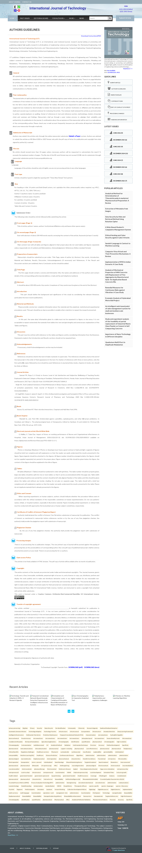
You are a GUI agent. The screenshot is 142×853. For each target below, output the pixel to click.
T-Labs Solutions (118, 850)
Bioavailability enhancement (72, 796)
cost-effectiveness (92, 748)
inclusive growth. (122, 772)
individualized (119, 752)
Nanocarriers (87, 796)
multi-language (24, 793)
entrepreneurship (122, 769)
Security (39, 728)
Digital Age (92, 789)
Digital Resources (103, 789)
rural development (95, 772)
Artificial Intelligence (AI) (73, 779)
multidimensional (39, 745)
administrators (74, 793)
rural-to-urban (25, 772)
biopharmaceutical (39, 759)
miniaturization (38, 786)
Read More (12, 835)
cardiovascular (76, 752)
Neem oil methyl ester (113, 738)
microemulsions (103, 735)
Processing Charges (116, 113)
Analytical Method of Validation (81, 799)
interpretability (13, 755)
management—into (61, 793)
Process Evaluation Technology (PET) (42, 782)
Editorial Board (41, 18)
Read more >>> (128, 68)
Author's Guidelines (118, 89)
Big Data (25, 728)
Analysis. (112, 776)
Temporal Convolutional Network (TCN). (71, 735)
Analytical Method (56, 745)
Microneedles (122, 759)
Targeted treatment (90, 762)
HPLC (55, 765)
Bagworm (19, 789)
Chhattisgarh (103, 776)
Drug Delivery (68, 786)
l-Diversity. (81, 728)
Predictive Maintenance (50, 735)
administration (90, 755)
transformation (60, 772)
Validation (67, 745)
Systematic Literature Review (17, 731)
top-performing (56, 776)
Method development (113, 745)
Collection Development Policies (76, 789)
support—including (66, 748)
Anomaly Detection (109, 731)
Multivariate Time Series (33, 735)
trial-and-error (48, 779)
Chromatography (64, 741)
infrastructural (74, 731)
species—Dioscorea (122, 786)
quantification (86, 741)
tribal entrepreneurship (81, 772)
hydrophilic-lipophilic (116, 735)
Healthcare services (43, 752)
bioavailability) (26, 796)
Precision (93, 745)
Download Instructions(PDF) (91, 36)
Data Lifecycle (49, 728)
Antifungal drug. (64, 765)
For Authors (58, 18)
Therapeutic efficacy (80, 786)
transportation (85, 731)
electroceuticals (27, 769)
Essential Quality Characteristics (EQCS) (112, 779)
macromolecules (26, 759)
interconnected (125, 762)
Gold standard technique (80, 745)
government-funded (26, 776)
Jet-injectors (112, 759)
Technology (106, 793)
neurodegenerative (78, 765)
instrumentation (26, 745)
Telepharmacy (127, 748)
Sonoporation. (25, 762)
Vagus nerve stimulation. (107, 769)
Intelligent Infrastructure (16, 735)
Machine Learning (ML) (27, 755)
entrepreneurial (14, 772)
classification (87, 752)
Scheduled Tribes (109, 772)
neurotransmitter (14, 769)
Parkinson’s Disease (65, 769)
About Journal (14, 2)
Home (12, 18)
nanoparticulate (117, 793)
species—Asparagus (107, 786)
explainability (97, 752)
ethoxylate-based (87, 738)
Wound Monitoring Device (74, 762)
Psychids (11, 789)
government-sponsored (42, 776)
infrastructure (63, 731)
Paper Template (116, 95)
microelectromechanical (86, 782)
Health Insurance (83, 776)
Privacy (32, 728)
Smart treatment (103, 762)
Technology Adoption (35, 731)
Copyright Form (116, 101)
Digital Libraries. (115, 789)
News (81, 18)
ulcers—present (36, 762)
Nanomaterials (98, 796)
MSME (69, 772)
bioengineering (71, 782)
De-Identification (60, 728)
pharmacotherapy (39, 769)
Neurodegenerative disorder (89, 769)
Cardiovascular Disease (67, 755)
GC (47, 745)
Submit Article (125, 18)
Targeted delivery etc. (111, 796)
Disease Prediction (51, 755)
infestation (40, 789)
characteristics (75, 759)
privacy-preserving (14, 728)
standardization (49, 786)
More (71, 18)
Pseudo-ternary (26, 738)
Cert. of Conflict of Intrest (120, 107)
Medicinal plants (30, 789)
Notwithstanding (26, 786)
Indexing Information (118, 120)
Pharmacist (54, 752)
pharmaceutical (97, 741)
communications (123, 782)
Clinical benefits (13, 752)
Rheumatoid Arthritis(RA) (90, 779)
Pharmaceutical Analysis (100, 799)
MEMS (59, 786)
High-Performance (126, 796)
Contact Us (26, 2)
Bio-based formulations (32, 741)
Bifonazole (35, 765)
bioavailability (59, 779)
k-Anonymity (72, 728)
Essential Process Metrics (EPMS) (19, 782)
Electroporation (13, 762)
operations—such (48, 793)
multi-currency (13, 793)
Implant (75, 769)
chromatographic (109, 741)
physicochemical (14, 738)
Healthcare (40, 755)
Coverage (93, 776)
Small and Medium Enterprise (108, 728)
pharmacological (14, 759)
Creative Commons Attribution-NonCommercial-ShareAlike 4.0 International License (68, 594)
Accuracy (101, 745)
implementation (127, 789)
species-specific (94, 786)
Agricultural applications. (49, 741)
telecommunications (27, 748)
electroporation (51, 759)
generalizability (108, 752)
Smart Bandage (59, 762)
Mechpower (96, 793)
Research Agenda (92, 728)
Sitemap (56, 848)
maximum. (49, 789)
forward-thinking (60, 789)
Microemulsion (126, 738)
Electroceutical (51, 769)
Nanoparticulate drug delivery (53, 796)
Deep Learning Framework (125, 731)
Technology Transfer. (50, 731)
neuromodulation (127, 765)
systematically (65, 752)
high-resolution (121, 741)
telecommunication (41, 748)
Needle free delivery (89, 759)
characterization (91, 735)
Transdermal (101, 759)
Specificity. (125, 745)
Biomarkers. (114, 762)
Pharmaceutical (59, 799)
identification (75, 741)
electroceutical (115, 765)
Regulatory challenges (27, 752)
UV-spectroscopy (46, 765)
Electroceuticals (103, 765)
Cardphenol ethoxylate (16, 741)
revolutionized (121, 776)
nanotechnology (14, 786)
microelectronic (100, 782)
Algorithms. (79, 755)
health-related (13, 776)
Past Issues (25, 18)
